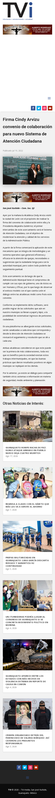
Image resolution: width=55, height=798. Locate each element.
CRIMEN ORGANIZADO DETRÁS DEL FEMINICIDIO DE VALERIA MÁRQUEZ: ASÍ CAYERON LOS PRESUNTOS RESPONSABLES (27, 739)
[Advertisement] (27, 66)
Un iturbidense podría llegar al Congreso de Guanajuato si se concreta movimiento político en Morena (27, 620)
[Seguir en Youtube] (50, 108)
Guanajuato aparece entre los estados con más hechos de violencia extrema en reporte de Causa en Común (26, 680)
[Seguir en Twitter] (39, 108)
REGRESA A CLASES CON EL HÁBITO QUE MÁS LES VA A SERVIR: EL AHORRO (27, 505)
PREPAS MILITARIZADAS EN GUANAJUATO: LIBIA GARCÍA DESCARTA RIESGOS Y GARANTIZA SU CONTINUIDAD (27, 561)
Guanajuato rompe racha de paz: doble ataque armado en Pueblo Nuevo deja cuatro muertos (26, 450)
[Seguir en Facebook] (33, 108)
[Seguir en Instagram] (44, 108)
